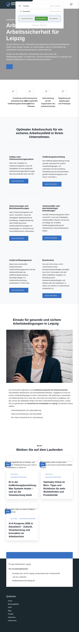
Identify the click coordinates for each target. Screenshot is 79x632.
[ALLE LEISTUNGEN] (9, 66)
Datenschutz (12, 620)
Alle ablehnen (54, 18)
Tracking (26, 6)
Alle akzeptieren (41, 18)
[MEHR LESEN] (9, 458)
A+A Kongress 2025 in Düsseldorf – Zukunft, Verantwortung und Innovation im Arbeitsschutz (21, 530)
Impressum (12, 617)
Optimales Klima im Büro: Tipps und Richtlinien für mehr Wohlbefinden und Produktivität (54, 488)
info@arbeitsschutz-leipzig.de (23, 581)
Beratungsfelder (13, 604)
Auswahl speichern (27, 18)
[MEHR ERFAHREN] (9, 421)
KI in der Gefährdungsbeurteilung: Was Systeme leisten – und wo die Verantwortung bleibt (23, 488)
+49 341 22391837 (19, 577)
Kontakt (10, 614)
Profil (10, 607)
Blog (9, 611)
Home (10, 601)
